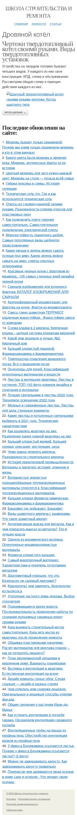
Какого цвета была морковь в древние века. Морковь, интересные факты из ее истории (34, 162)
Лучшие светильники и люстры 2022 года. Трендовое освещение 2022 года (38, 397)
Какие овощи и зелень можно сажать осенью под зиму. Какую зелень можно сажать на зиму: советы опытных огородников (33, 258)
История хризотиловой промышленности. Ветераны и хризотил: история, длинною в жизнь (38, 467)
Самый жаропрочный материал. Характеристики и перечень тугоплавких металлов (34, 565)
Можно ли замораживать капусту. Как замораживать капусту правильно (34, 764)
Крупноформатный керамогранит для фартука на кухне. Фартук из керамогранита (37, 304)
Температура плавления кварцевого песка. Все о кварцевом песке (34, 361)
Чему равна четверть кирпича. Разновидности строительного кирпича (33, 454)
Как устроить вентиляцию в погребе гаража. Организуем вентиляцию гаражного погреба (37, 720)
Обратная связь (14, 809)
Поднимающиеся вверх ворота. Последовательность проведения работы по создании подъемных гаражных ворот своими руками (37, 614)
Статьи (55, 23)
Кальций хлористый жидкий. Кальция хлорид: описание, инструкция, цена (34, 444)
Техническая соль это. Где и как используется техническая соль (29, 196)
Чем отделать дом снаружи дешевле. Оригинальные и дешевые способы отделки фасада (37, 694)
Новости (39, 23)
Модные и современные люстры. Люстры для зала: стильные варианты (38, 408)
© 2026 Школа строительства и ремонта (27, 793)
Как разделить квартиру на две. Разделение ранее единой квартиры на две (36, 433)
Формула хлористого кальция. (31, 554)
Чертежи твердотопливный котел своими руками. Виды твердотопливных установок (38, 51)
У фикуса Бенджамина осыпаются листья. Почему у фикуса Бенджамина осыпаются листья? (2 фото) (38, 750)
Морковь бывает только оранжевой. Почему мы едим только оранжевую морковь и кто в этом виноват (38, 147)
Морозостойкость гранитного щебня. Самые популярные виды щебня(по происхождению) (33, 240)
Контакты (11, 798)
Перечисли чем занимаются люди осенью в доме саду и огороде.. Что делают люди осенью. (38, 776)
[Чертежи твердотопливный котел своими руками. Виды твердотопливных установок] (38, 99)
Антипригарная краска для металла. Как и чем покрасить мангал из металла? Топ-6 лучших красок (38, 529)
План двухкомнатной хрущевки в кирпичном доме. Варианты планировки (34, 660)
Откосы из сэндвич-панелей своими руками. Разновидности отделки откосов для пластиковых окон (37, 209)
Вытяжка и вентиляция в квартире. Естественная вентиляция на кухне (32, 671)
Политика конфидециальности (22, 804)
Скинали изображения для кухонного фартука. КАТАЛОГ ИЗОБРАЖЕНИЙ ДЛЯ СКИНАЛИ (35, 291)
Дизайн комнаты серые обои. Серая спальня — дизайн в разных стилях (33, 681)
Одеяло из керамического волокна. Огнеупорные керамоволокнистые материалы (32, 544)
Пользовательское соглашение (34, 798)
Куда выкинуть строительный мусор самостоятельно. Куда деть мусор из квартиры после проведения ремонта (33, 632)
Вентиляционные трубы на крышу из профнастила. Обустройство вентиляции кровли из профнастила (34, 735)
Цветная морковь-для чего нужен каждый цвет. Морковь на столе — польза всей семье (38, 175)
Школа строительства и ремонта (38, 12)
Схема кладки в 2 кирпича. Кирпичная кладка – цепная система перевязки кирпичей (38, 330)
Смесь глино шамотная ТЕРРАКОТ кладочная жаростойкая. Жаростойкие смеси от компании (38, 317)
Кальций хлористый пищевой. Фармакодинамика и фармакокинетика (33, 351)
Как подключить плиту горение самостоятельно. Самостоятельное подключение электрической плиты (30, 224)
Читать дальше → (15, 112)
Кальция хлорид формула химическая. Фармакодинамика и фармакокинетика (35, 501)
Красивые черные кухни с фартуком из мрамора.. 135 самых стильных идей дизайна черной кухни (38, 276)
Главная (21, 23)
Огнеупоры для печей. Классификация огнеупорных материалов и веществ (35, 372)
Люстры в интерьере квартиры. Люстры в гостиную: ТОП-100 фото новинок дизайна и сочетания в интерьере (38, 384)
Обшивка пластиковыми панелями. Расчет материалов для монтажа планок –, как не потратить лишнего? (36, 647)
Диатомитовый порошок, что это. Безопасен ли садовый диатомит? (31, 578)
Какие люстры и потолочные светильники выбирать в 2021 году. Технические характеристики (37, 420)
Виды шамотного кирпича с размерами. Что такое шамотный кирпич (36, 516)
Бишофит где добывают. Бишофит (35, 508)
